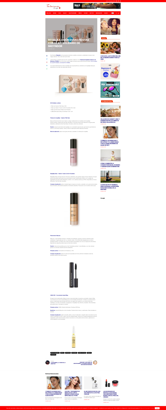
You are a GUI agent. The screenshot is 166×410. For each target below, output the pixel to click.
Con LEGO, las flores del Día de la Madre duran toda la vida (110, 57)
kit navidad (68, 352)
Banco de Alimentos (55, 352)
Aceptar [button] (157, 408)
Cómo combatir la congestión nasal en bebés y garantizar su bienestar (110, 165)
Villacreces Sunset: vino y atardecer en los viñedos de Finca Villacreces (110, 120)
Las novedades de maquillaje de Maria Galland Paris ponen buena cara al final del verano (111, 394)
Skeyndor (89, 352)
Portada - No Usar (82, 352)
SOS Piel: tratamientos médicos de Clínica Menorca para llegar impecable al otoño (72, 393)
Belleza (62, 352)
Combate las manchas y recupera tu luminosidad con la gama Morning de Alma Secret (110, 143)
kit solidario (74, 352)
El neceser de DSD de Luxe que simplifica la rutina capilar (92, 393)
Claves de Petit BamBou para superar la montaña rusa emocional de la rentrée (110, 187)
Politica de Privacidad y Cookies (147, 408)
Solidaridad (53, 354)
